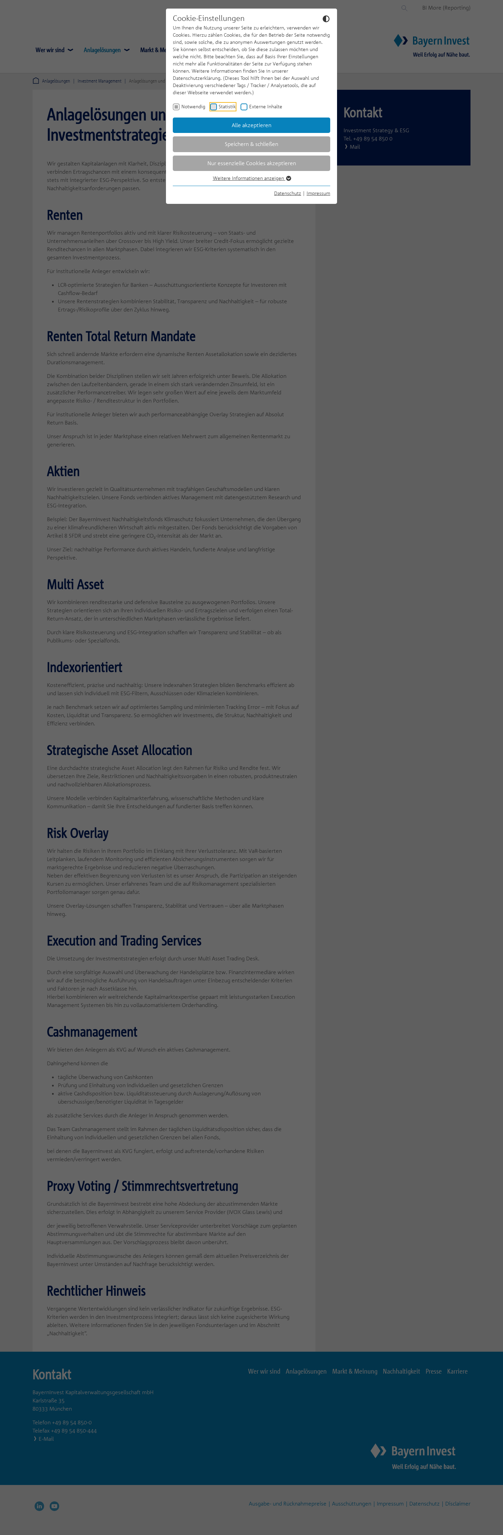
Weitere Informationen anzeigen (249, 178)
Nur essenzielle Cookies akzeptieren (251, 163)
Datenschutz (287, 193)
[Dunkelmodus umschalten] (326, 18)
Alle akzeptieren (251, 125)
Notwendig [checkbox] (193, 106)
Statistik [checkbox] (227, 106)
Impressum (318, 193)
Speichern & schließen (251, 143)
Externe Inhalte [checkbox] (265, 106)
